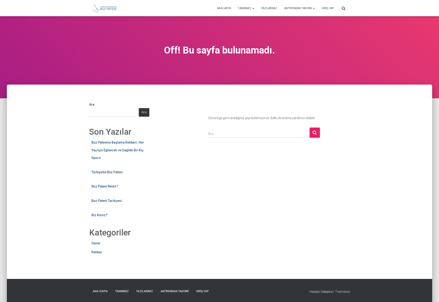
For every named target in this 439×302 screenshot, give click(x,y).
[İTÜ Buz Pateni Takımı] (103, 8)
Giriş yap (328, 8)
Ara (91, 104)
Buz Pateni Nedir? (104, 186)
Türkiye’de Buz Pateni (107, 172)
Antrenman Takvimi (298, 8)
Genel (95, 243)
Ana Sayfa (224, 8)
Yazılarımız (269, 8)
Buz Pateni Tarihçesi (106, 201)
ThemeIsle (342, 292)
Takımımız (245, 8)
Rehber (96, 252)
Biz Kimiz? (99, 215)
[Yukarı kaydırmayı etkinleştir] (430, 293)
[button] (253, 8)
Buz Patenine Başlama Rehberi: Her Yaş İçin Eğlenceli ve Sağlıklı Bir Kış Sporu (117, 150)
